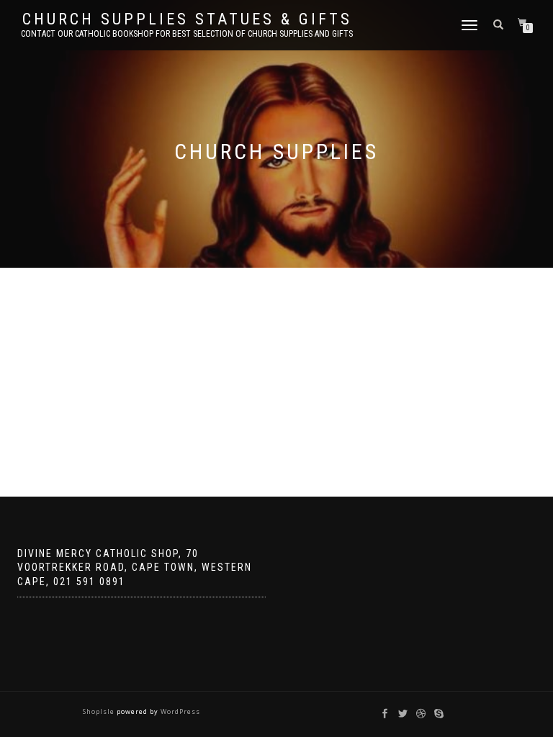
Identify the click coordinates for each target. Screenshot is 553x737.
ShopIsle (100, 711)
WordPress (179, 711)
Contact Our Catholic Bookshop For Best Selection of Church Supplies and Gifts (187, 34)
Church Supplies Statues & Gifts (187, 19)
